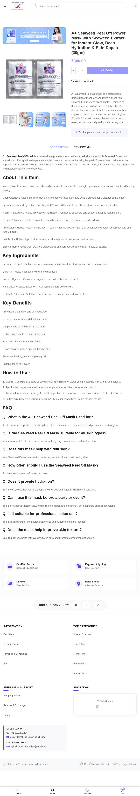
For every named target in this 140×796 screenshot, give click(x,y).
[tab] (59, 147)
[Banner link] (34, 35)
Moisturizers (80, 673)
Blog (5, 663)
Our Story (8, 634)
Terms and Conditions (15, 653)
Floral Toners (80, 653)
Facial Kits (79, 644)
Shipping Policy (11, 695)
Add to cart (107, 70)
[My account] (135, 6)
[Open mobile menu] (4, 6)
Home (6, 715)
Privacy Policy (10, 644)
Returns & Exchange (14, 705)
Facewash (79, 663)
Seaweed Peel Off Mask (20, 156)
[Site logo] (17, 5)
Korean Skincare (82, 634)
